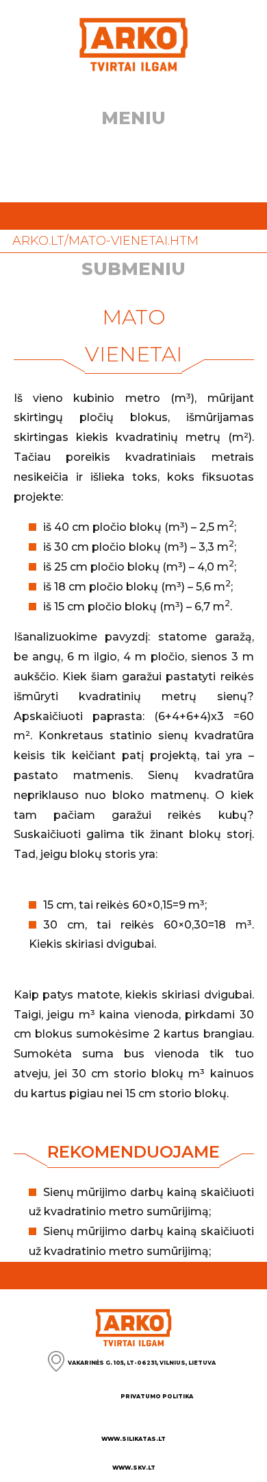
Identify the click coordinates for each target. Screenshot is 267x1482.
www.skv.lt (133, 1467)
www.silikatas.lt (133, 1438)
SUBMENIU (133, 269)
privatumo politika (156, 1396)
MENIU (133, 118)
